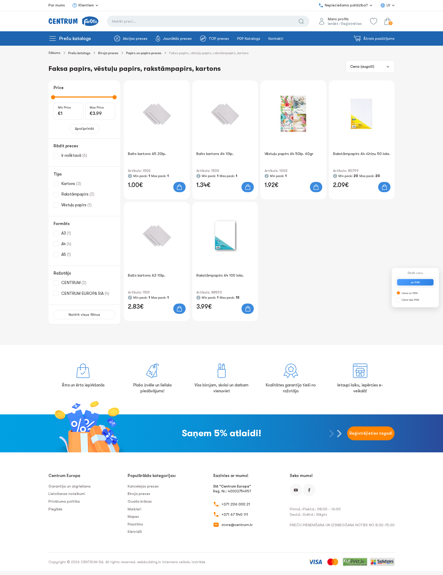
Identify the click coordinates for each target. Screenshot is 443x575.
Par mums (56, 5)
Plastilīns (135, 524)
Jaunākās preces (177, 38)
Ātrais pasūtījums (379, 38)
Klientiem (86, 5)
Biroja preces (108, 53)
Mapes (133, 516)
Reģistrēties (351, 24)
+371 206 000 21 (236, 504)
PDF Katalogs (248, 38)
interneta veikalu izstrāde (183, 562)
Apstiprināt (84, 128)
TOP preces (219, 38)
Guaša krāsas (140, 501)
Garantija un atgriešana (69, 486)
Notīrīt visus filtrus (84, 315)
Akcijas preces (135, 38)
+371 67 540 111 (235, 514)
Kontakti (275, 38)
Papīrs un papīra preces (144, 53)
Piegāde (55, 509)
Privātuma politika (64, 501)
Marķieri (134, 509)
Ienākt (333, 24)
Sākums (54, 53)
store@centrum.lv (237, 524)
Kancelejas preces (143, 486)
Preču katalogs (75, 38)
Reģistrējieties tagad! (370, 433)
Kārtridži (135, 532)
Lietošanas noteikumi (66, 494)
